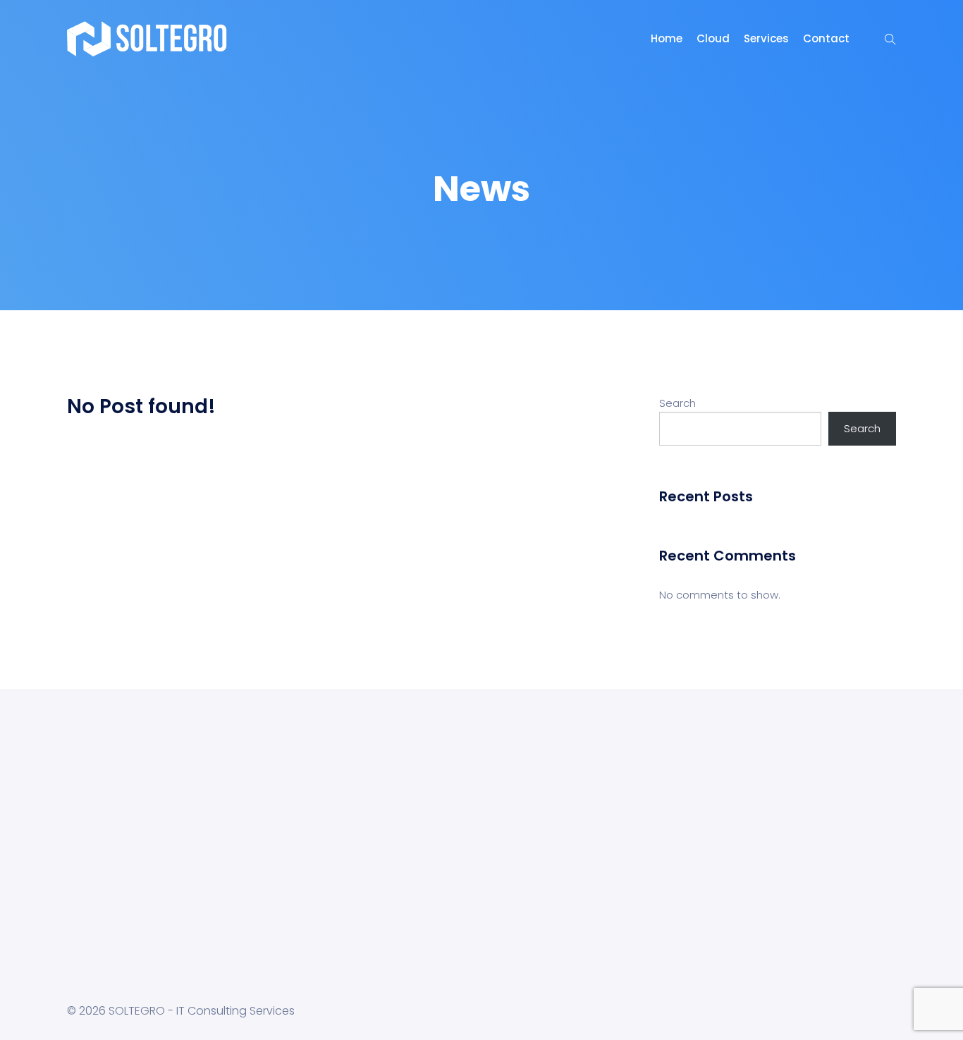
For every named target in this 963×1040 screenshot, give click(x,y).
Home (666, 38)
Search (677, 403)
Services (766, 38)
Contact (826, 38)
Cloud (713, 38)
